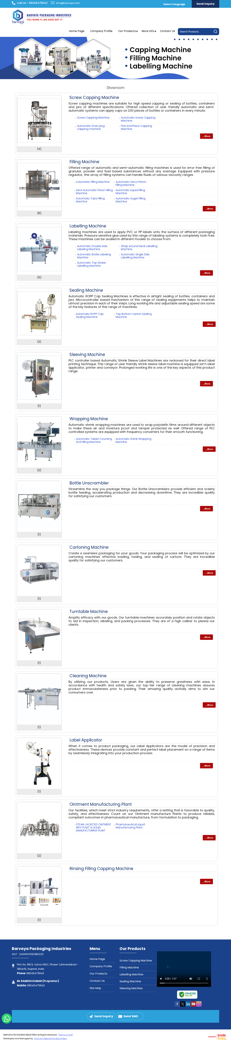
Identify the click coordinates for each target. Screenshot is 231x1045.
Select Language (174, 4)
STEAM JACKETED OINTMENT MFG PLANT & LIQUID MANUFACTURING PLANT (93, 827)
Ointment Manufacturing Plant (101, 804)
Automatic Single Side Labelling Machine (135, 255)
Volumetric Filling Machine (93, 182)
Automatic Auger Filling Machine (130, 199)
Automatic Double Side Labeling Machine (92, 247)
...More (206, 136)
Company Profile (101, 31)
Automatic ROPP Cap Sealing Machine (90, 315)
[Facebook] (177, 1006)
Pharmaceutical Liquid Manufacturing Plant (130, 825)
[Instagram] (199, 1006)
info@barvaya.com (68, 3)
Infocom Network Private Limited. (50, 1038)
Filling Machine (84, 162)
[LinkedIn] (188, 1006)
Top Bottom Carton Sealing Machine (134, 315)
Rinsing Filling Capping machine (101, 868)
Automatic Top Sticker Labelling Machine (91, 264)
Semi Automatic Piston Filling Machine (94, 191)
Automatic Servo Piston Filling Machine (131, 183)
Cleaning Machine (88, 676)
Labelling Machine (88, 226)
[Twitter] (182, 1006)
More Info (148, 31)
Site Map (95, 988)
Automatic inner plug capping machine (91, 127)
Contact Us (167, 31)
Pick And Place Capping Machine (136, 127)
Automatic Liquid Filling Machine (130, 191)
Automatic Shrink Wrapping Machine (133, 440)
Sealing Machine (86, 290)
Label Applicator (86, 740)
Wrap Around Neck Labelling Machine (139, 247)
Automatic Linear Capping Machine (138, 119)
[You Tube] (193, 1006)
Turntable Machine (89, 611)
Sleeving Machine (87, 354)
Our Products (127, 31)
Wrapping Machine (89, 419)
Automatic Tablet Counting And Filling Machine (94, 440)
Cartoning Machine (89, 547)
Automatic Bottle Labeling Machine (94, 255)
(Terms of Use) (65, 1034)
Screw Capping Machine (94, 97)
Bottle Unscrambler (89, 483)
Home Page (76, 31)
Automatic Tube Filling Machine (90, 199)
